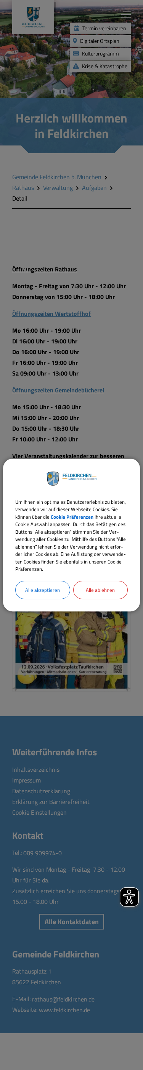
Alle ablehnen (100, 590)
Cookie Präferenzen (72, 517)
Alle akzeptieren (42, 590)
